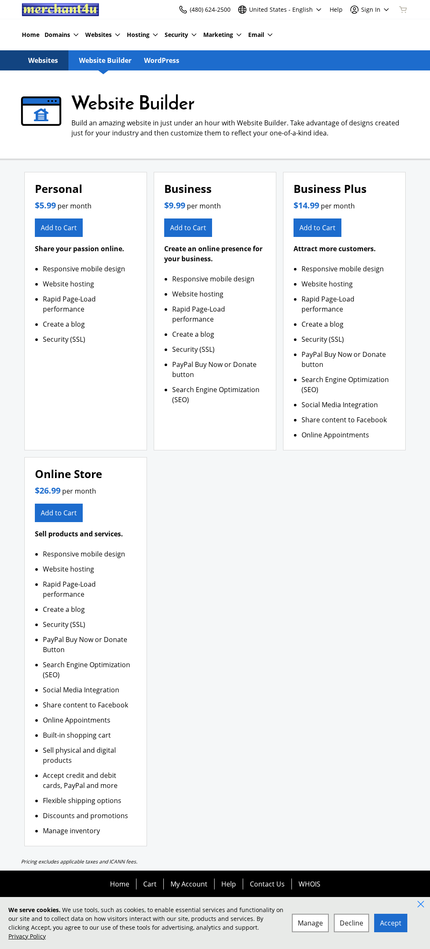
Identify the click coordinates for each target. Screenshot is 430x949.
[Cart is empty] (403, 9)
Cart (150, 884)
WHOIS (309, 884)
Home (119, 884)
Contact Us (267, 884)
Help (228, 884)
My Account (188, 884)
